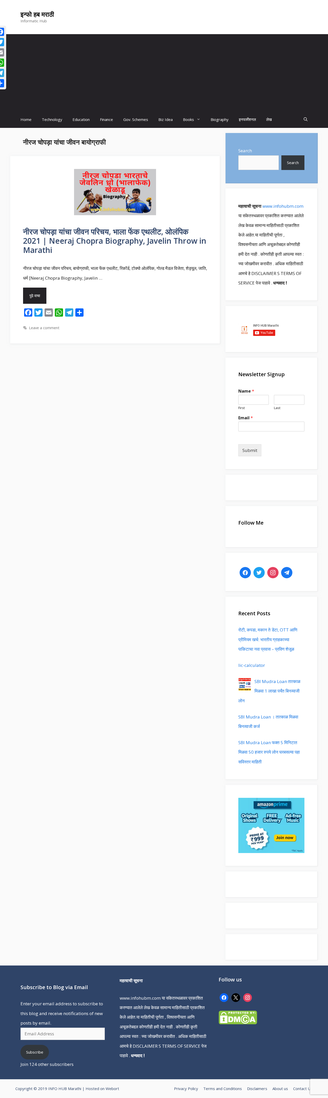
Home (26, 119)
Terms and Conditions (222, 1088)
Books (188, 119)
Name (246, 391)
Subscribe (34, 1052)
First (241, 408)
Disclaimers (257, 1088)
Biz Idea (165, 119)
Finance (106, 119)
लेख (269, 119)
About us (280, 1088)
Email (245, 418)
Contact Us (303, 1088)
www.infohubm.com (282, 206)
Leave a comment (44, 327)
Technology (52, 119)
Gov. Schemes (135, 119)
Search (245, 151)
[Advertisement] (164, 73)
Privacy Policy (186, 1088)
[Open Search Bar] (306, 119)
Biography (220, 119)
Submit (249, 450)
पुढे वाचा (34, 295)
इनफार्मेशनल (247, 119)
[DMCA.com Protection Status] (238, 1023)
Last (277, 408)
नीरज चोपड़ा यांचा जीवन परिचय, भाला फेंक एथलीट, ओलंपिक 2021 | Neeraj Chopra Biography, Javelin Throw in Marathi (114, 240)
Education (81, 119)
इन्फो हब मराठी (37, 14)
